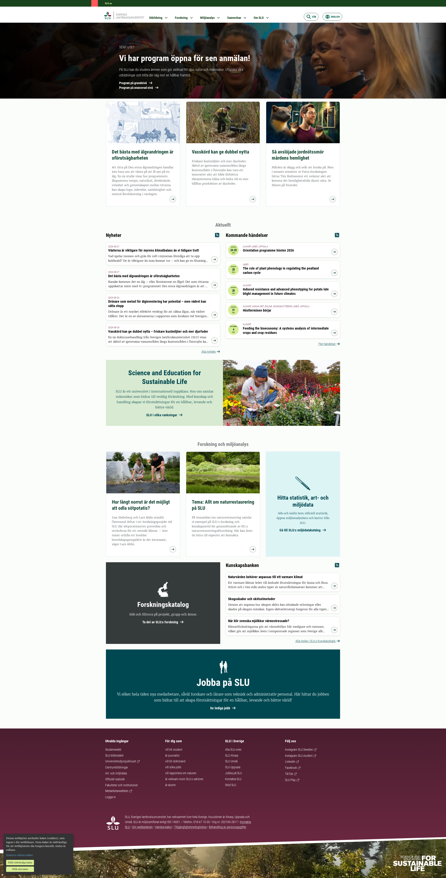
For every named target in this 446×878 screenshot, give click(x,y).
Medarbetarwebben (116, 791)
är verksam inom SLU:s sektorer (184, 779)
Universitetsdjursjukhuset (120, 761)
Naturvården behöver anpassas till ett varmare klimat (265, 577)
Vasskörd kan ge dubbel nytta (220, 152)
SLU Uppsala (232, 767)
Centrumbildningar (116, 767)
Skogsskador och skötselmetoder (251, 599)
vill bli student (173, 749)
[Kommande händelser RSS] (337, 236)
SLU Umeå (231, 761)
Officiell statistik (115, 779)
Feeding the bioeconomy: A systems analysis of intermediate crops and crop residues (286, 330)
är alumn (170, 785)
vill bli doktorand (175, 761)
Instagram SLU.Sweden (299, 749)
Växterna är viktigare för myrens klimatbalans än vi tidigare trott (153, 250)
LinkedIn (290, 761)
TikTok (289, 774)
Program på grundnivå (133, 83)
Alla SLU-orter (233, 749)
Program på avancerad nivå (136, 87)
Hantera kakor (163, 827)
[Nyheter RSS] (217, 236)
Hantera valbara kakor (19, 855)
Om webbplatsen (142, 827)
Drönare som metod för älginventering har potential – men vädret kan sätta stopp (157, 303)
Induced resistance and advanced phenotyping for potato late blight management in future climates (286, 291)
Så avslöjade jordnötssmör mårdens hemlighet (298, 155)
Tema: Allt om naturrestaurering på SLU (223, 505)
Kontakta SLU (233, 779)
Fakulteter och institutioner (121, 785)
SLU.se (108, 3)
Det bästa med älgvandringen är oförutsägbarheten (142, 155)
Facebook (291, 767)
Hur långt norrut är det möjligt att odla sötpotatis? (141, 505)
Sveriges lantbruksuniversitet (130, 16)
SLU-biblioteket (114, 755)
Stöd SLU (230, 785)
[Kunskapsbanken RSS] (337, 566)
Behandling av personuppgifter (227, 827)
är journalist (172, 755)
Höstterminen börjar (257, 310)
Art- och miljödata (116, 773)
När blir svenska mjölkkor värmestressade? (258, 621)
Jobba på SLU (233, 773)
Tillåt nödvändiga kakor (20, 862)
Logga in (110, 797)
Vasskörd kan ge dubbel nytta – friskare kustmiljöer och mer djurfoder (158, 331)
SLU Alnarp (231, 755)
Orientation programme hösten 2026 (268, 250)
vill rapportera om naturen (180, 773)
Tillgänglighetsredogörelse (190, 827)
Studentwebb (113, 749)
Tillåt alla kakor (20, 869)
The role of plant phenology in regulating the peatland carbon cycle (281, 270)
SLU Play (290, 780)
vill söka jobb (173, 767)
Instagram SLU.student (299, 755)
